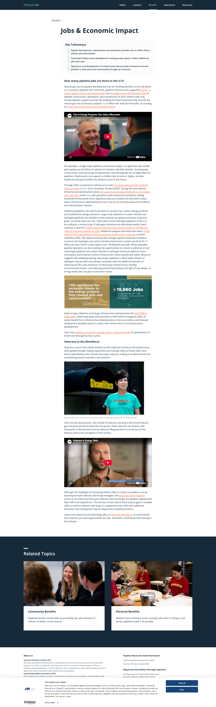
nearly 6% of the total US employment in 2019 (91, 106)
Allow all (182, 683)
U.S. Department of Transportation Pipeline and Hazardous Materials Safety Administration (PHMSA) (141, 677)
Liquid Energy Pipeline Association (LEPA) (138, 660)
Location (137, 5)
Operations (169, 5)
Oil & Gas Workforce (121, 514)
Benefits (153, 5)
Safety (122, 5)
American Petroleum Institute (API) (136, 664)
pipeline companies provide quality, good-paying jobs (103, 332)
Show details (50, 703)
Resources (187, 5)
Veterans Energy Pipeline (132, 495)
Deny (182, 690)
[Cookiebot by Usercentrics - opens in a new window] (30, 702)
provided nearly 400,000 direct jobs (128, 93)
